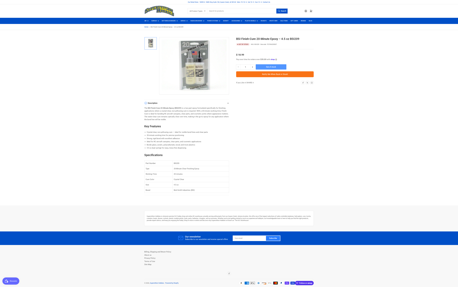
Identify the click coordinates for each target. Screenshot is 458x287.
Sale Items (284, 21)
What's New (273, 21)
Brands (303, 21)
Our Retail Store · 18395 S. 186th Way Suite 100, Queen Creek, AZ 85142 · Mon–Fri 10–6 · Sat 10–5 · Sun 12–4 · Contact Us (229, 2)
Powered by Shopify (172, 283)
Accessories (236, 21)
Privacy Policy (149, 258)
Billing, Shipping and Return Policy (157, 252)
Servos (183, 21)
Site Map (147, 264)
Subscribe (273, 238)
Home (146, 27)
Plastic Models (250, 21)
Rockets (264, 21)
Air (145, 21)
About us (147, 255)
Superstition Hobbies (157, 283)
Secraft (226, 21)
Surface (154, 21)
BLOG (310, 21)
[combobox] (247, 11)
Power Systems (212, 21)
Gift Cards (294, 21)
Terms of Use (149, 261)
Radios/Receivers (196, 21)
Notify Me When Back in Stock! (275, 74)
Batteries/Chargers (169, 21)
